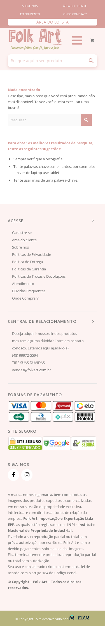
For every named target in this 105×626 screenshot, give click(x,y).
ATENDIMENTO (30, 14)
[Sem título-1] (38, 39)
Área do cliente (24, 239)
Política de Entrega (27, 261)
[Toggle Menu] (75, 40)
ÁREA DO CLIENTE (75, 6)
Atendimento (23, 283)
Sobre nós (20, 247)
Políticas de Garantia (29, 269)
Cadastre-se (22, 232)
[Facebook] (13, 475)
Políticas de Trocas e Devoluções (39, 276)
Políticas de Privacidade (31, 254)
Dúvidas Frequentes (28, 290)
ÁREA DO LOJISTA (52, 22)
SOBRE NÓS (30, 6)
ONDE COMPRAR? (75, 14)
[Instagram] (26, 475)
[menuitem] (30, 6)
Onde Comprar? (25, 298)
